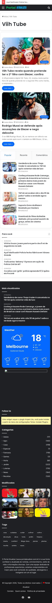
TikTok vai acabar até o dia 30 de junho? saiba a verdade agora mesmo (33, 196)
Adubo (6, 437)
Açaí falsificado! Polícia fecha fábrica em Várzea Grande (28, 2)
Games (6, 457)
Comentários (42, 155)
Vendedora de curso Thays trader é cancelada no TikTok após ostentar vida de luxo (32, 166)
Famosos (7, 453)
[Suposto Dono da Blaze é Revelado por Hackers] (10, 208)
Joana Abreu (8, 67)
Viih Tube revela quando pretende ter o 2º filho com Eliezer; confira (24, 72)
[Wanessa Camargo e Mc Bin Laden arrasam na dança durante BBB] (26, 512)
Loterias (6, 468)
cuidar (22, 532)
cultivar (30, 532)
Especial (6, 449)
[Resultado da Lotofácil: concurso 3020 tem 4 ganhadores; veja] (42, 512)
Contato (10, 591)
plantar (35, 541)
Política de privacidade (36, 591)
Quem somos (20, 591)
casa (5, 532)
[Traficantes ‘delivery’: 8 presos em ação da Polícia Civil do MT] (9, 502)
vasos (22, 545)
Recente (23, 155)
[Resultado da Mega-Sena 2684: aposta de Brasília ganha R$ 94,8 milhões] (9, 513)
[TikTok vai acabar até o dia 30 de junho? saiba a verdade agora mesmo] (10, 196)
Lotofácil (14, 541)
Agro (5, 441)
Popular (7, 155)
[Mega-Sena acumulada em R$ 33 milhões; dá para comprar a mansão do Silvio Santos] (9, 493)
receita (5, 545)
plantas (44, 541)
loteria (5, 541)
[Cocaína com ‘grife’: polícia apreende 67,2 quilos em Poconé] (26, 502)
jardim (31, 537)
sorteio (14, 545)
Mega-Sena (25, 541)
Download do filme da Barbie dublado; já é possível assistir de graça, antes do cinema (33, 219)
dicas (16, 537)
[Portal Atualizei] (16, 7)
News (5, 472)
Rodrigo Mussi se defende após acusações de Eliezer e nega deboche (22, 129)
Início (6, 17)
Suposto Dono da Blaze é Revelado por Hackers (30, 206)
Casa (5, 445)
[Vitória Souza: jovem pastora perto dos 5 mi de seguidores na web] (26, 493)
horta (23, 537)
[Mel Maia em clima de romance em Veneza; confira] (42, 502)
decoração (7, 537)
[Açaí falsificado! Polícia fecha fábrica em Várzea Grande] (42, 493)
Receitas (6, 476)
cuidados (13, 532)
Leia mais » (8, 88)
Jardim (6, 464)
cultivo (39, 532)
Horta (5, 460)
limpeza (39, 537)
